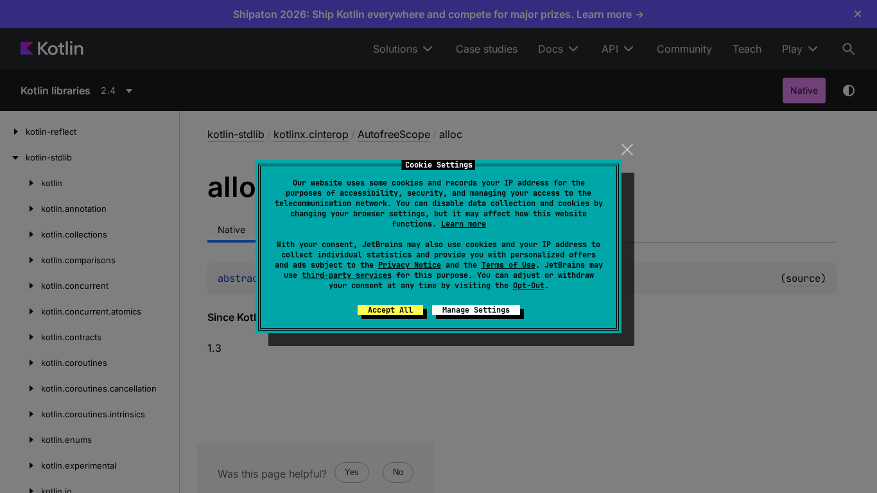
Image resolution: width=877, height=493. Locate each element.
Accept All (390, 310)
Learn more (463, 224)
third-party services (347, 275)
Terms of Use (508, 265)
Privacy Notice (409, 265)
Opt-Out (528, 286)
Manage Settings (476, 310)
